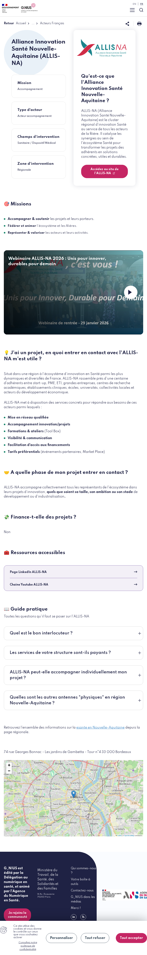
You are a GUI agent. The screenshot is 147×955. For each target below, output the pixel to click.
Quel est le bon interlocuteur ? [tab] (41, 633)
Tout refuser (95, 938)
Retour (9, 23)
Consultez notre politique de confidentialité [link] (28, 946)
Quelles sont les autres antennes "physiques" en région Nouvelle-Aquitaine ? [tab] (67, 700)
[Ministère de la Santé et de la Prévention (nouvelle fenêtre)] (111, 894)
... (33, 23)
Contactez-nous (82, 890)
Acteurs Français (52, 23)
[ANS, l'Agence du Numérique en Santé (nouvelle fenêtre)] (132, 895)
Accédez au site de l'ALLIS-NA (104, 171)
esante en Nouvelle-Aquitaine (100, 727)
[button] (73, 794)
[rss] (83, 917)
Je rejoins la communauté (17, 915)
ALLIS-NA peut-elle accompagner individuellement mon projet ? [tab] (68, 675)
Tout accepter (131, 938)
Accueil (21, 23)
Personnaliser (61, 938)
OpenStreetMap (129, 835)
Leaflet (119, 835)
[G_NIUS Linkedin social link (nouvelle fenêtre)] (74, 917)
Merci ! (76, 908)
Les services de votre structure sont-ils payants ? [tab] (60, 653)
